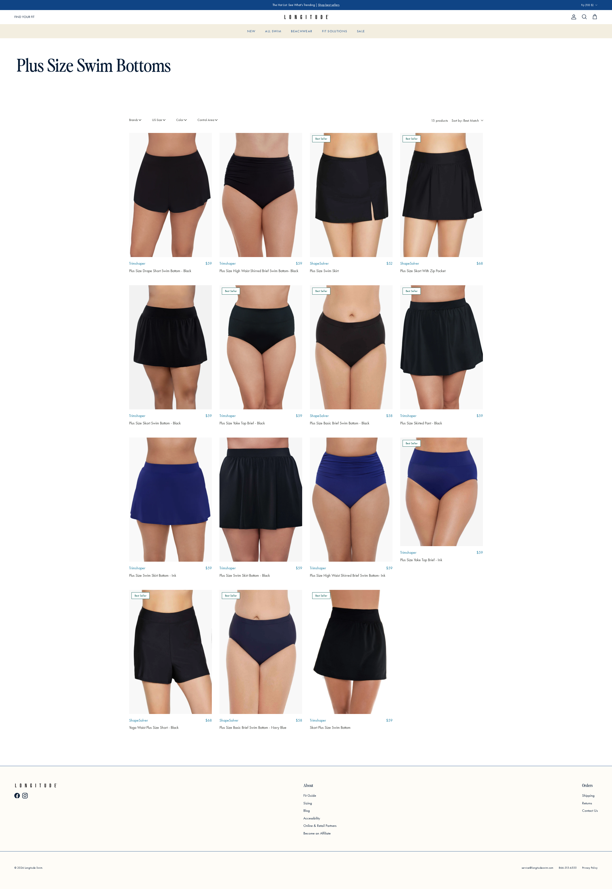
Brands (133, 120)
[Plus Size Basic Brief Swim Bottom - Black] (351, 347)
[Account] (573, 17)
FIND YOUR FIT (24, 17)
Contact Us (590, 810)
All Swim (273, 31)
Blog (306, 810)
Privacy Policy (590, 867)
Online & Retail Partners (319, 825)
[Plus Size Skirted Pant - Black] (441, 347)
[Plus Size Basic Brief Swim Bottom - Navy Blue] (260, 652)
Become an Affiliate (317, 833)
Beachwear (301, 31)
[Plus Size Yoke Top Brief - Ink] (441, 492)
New (251, 31)
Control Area (205, 120)
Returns (587, 803)
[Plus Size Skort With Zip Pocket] (441, 195)
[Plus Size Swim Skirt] (351, 195)
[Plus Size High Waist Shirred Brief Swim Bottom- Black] (260, 195)
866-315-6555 (568, 867)
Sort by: (465, 120)
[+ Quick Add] (204, 140)
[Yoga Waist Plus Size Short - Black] (170, 652)
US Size (157, 120)
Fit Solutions (334, 31)
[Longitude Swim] (306, 17)
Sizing (307, 803)
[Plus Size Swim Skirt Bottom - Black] (260, 500)
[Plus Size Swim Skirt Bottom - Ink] (170, 500)
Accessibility (311, 818)
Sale (361, 31)
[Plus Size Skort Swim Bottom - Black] (170, 347)
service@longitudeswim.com (537, 867)
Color (179, 120)
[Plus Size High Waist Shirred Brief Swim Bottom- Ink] (351, 500)
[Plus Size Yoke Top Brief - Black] (260, 347)
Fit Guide (309, 795)
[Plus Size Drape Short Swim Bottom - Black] (170, 195)
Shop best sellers (328, 5)
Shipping (588, 795)
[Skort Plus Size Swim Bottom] (351, 652)
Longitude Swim (33, 867)
